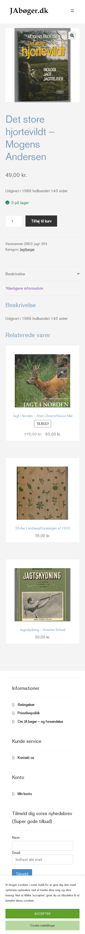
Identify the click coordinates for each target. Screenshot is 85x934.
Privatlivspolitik (29, 713)
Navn (16, 837)
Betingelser (26, 705)
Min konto (25, 794)
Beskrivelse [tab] (15, 273)
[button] (72, 35)
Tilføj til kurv (41, 221)
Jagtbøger (27, 249)
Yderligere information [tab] (24, 288)
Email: (16, 853)
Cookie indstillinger (42, 925)
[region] (42, 905)
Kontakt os (26, 758)
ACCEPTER (42, 913)
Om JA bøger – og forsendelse (40, 721)
